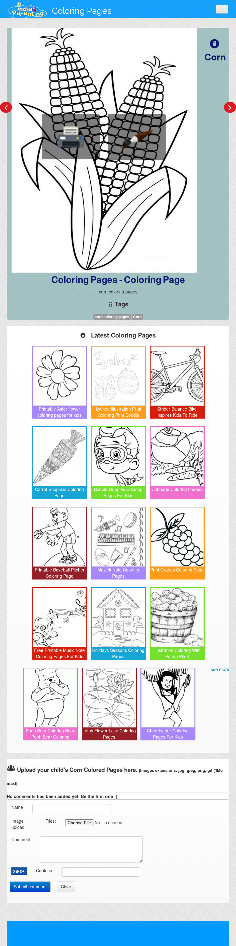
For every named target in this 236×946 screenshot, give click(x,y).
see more (220, 669)
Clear (66, 886)
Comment (20, 839)
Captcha (44, 870)
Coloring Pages (82, 11)
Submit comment (30, 886)
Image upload (18, 824)
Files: (50, 821)
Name (17, 807)
